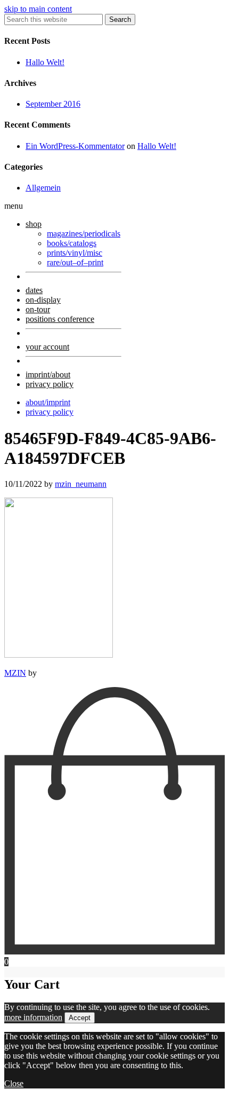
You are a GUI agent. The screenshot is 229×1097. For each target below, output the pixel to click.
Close (13, 1083)
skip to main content (38, 8)
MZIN (15, 672)
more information (33, 1017)
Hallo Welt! (45, 62)
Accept (80, 1018)
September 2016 (53, 103)
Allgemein (43, 187)
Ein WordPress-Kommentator (75, 146)
